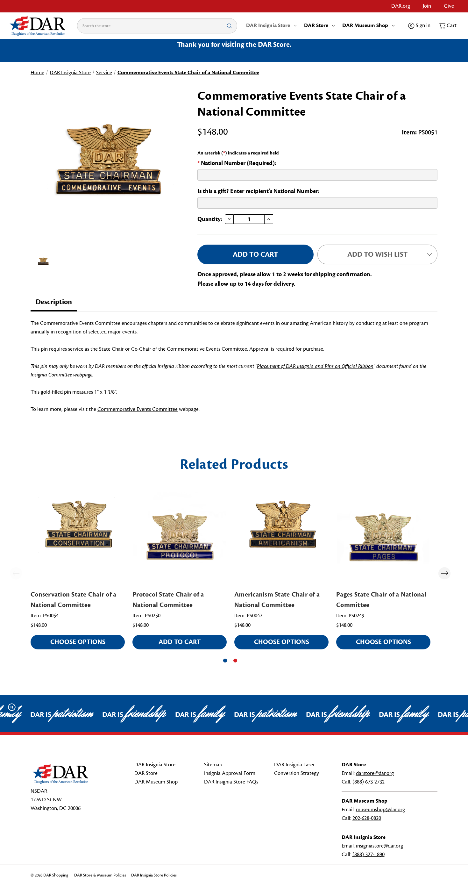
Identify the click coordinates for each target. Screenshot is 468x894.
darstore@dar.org (375, 773)
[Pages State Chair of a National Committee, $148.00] (383, 538)
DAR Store (316, 25)
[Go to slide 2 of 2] (235, 660)
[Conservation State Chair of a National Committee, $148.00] (78, 538)
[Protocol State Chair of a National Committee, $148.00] (179, 538)
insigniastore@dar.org (379, 845)
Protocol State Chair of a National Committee (168, 599)
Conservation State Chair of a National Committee (73, 599)
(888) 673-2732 (368, 781)
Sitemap (213, 764)
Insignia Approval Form (229, 773)
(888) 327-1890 (368, 854)
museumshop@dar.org (380, 809)
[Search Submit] (229, 25)
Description (54, 301)
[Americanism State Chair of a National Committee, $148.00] (281, 538)
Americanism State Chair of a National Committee (277, 599)
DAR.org (400, 6)
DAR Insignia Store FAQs (231, 781)
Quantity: (209, 219)
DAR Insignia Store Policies (154, 875)
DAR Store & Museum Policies (100, 875)
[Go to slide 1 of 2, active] (225, 660)
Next (444, 573)
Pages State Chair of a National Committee (381, 599)
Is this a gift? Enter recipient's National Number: (258, 191)
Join (427, 6)
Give (449, 6)
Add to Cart (180, 642)
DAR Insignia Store (268, 25)
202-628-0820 (366, 818)
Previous (16, 573)
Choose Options (77, 642)
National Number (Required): (236, 163)
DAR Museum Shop (365, 25)
